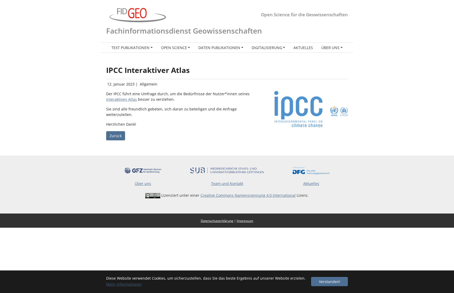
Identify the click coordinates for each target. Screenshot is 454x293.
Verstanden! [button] (329, 281)
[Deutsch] (337, 31)
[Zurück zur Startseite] (137, 14)
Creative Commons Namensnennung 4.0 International (248, 195)
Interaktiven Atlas (121, 99)
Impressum (245, 221)
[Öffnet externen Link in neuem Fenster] (143, 170)
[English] (345, 31)
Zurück (116, 135)
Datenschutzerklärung (217, 221)
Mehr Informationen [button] (124, 284)
